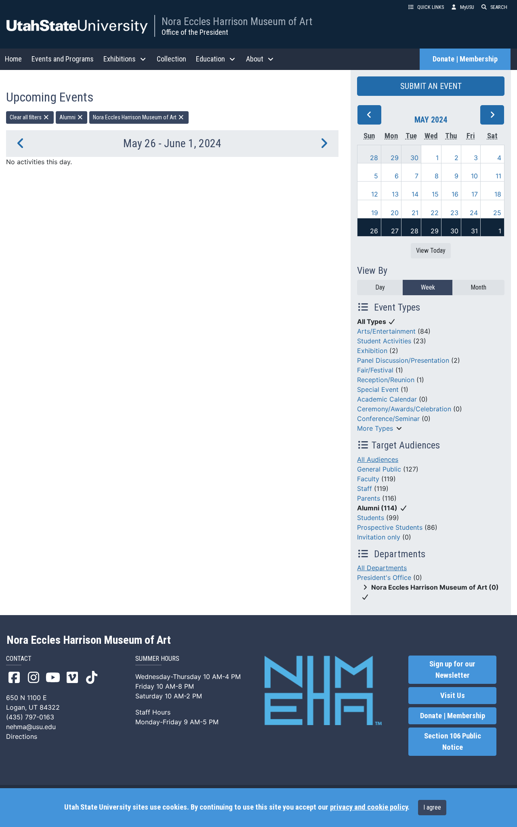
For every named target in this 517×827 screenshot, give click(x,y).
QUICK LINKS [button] (430, 7)
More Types (375, 428)
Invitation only (378, 537)
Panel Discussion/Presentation (403, 360)
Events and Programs (63, 59)
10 (474, 176)
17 (474, 194)
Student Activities (384, 341)
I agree (432, 807)
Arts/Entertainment (386, 331)
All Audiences (377, 459)
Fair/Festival (375, 370)
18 (497, 194)
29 (395, 158)
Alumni (68, 117)
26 (374, 231)
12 (374, 194)
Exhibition (372, 351)
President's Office (384, 577)
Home (13, 59)
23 (454, 213)
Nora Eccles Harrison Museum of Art (237, 21)
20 (395, 213)
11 (498, 176)
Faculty (368, 479)
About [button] (254, 59)
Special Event (378, 389)
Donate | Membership (465, 59)
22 (435, 213)
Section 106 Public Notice (452, 742)
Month (478, 287)
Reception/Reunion (385, 380)
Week (428, 287)
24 (474, 213)
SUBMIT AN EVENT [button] (431, 86)
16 (455, 194)
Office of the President (195, 32)
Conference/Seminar (388, 419)
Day (380, 287)
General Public (379, 469)
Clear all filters (26, 117)
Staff (364, 488)
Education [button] (210, 59)
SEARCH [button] (498, 7)
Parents (368, 498)
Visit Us (452, 695)
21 (415, 213)
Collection (171, 59)
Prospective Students (389, 527)
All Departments (382, 568)
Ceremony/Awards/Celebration (404, 409)
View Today (431, 250)
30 (414, 158)
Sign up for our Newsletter (452, 670)
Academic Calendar (387, 399)
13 (395, 194)
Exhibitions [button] (119, 59)
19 (374, 213)
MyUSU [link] (467, 7)
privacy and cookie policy (369, 807)
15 (435, 194)
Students (370, 518)
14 (415, 194)
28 (374, 158)
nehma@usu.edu (31, 727)
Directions (21, 736)
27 (395, 231)
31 (474, 231)
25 (497, 213)
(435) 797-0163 (30, 717)
